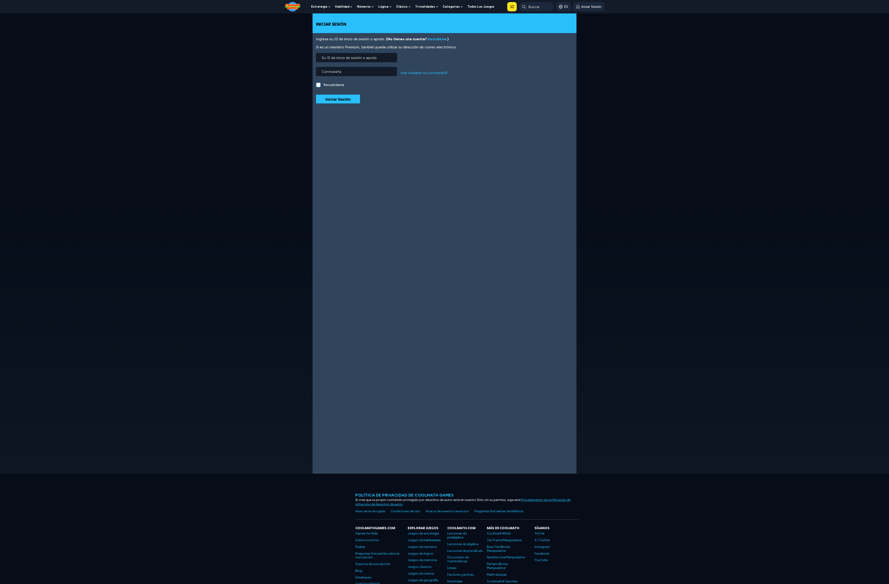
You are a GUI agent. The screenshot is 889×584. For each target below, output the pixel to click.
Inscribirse (437, 39)
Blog (358, 571)
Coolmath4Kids (499, 533)
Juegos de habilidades (424, 540)
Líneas (452, 568)
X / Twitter (542, 540)
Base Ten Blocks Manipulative (498, 549)
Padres (360, 547)
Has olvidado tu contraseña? (424, 73)
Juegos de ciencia (421, 573)
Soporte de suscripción (372, 564)
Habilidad (342, 6)
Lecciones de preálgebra (456, 535)
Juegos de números (422, 547)
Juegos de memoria (422, 560)
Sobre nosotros (367, 540)
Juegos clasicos (420, 567)
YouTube (541, 560)
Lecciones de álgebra (463, 544)
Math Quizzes (497, 575)
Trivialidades (425, 6)
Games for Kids (366, 533)
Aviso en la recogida (370, 511)
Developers (363, 577)
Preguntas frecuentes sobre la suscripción (377, 555)
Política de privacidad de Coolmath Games (404, 495)
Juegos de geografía (423, 580)
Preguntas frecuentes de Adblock (498, 511)
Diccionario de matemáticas (458, 559)
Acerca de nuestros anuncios (447, 511)
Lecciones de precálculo (465, 551)
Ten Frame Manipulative (504, 540)
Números (364, 6)
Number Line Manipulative (506, 557)
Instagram (542, 547)
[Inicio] (293, 6)
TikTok (540, 533)
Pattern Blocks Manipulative (497, 566)
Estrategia (319, 6)
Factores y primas (460, 575)
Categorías (451, 6)
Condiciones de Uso (405, 511)
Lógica (383, 6)
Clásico (401, 6)
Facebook (542, 554)
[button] (512, 6)
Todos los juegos (480, 6)
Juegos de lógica (420, 554)
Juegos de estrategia (423, 533)
